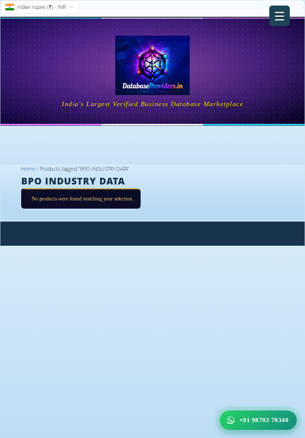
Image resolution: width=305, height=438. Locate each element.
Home (28, 168)
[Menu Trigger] (279, 16)
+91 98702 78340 (264, 420)
